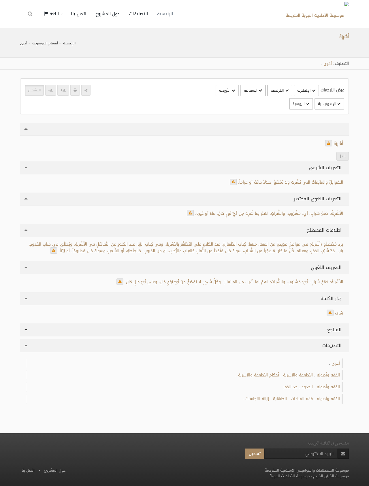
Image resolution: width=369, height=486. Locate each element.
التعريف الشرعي (326, 167)
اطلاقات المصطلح (325, 230)
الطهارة (280, 399)
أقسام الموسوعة (45, 43)
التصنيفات (138, 14)
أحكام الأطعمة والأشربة (258, 375)
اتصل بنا (78, 14)
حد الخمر (290, 387)
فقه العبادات (302, 399)
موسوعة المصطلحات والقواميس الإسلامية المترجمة (307, 470)
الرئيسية (165, 14)
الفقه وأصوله (328, 375)
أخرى (23, 43)
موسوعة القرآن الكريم (331, 476)
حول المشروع (107, 14)
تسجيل (255, 453)
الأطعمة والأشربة (298, 375)
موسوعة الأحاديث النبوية (290, 476)
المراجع (335, 329)
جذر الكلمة (332, 298)
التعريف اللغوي (327, 267)
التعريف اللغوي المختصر (318, 198)
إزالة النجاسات (257, 399)
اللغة (53, 14)
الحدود (307, 387)
